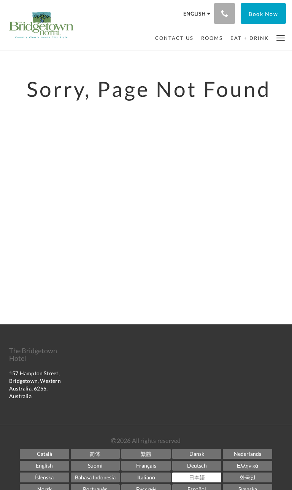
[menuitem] (174, 38)
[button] (281, 37)
